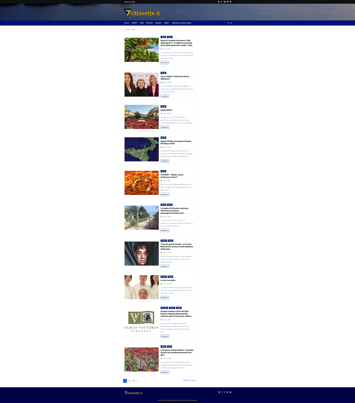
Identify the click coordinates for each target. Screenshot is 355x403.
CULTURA (164, 308)
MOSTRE (149, 23)
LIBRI (142, 23)
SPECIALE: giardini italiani (181, 23)
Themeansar (193, 400)
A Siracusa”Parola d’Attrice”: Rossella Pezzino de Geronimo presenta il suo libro (177, 352)
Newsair (183, 400)
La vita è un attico (168, 280)
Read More (165, 62)
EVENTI (134, 23)
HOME (163, 37)
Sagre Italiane (166, 110)
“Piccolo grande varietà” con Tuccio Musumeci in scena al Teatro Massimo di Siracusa (177, 246)
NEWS (166, 23)
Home (127, 23)
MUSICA (158, 23)
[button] (231, 23)
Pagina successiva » (190, 380)
